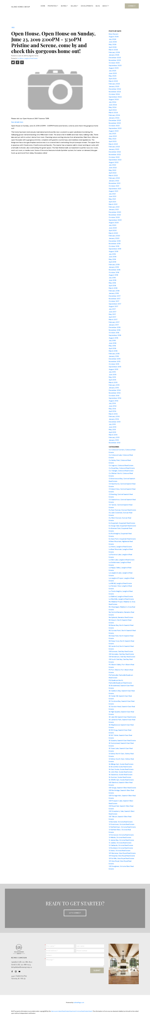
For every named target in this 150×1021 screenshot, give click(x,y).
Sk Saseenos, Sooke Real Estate (120, 775)
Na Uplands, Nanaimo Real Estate (121, 617)
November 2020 (115, 215)
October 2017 (114, 301)
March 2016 (113, 351)
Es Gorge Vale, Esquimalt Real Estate (122, 526)
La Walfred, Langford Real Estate (121, 596)
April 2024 (113, 110)
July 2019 (112, 254)
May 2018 (112, 283)
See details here (17, 122)
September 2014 (115, 398)
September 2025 (115, 65)
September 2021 (115, 189)
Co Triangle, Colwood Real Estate (121, 471)
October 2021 (114, 186)
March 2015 (113, 382)
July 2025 (112, 71)
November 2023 (115, 123)
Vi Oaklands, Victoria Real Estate (121, 845)
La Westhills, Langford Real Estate (121, 599)
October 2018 (114, 272)
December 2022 (115, 152)
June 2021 (112, 196)
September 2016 (115, 335)
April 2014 (112, 411)
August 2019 (113, 251)
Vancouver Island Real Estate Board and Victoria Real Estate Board (71, 1011)
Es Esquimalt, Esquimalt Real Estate (122, 523)
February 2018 (114, 291)
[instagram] (16, 971)
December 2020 (115, 212)
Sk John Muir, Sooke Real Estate (120, 772)
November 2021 (114, 183)
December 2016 (115, 327)
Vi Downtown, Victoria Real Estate (121, 824)
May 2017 (112, 314)
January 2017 (114, 325)
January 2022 (114, 181)
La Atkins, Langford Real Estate (28, 58)
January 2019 (114, 267)
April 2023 (112, 141)
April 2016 (112, 348)
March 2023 (113, 144)
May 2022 (112, 170)
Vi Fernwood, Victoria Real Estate (121, 835)
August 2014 (113, 401)
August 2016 (113, 338)
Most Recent (113, 34)
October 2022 (114, 157)
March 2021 (113, 204)
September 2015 (115, 367)
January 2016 (114, 356)
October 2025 (114, 63)
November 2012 (114, 443)
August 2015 (113, 369)
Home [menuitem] (43, 6)
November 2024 (115, 92)
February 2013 (114, 437)
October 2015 (114, 364)
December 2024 (115, 89)
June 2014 (112, 406)
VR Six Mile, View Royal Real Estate (121, 858)
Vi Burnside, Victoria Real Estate (121, 822)
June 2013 (112, 427)
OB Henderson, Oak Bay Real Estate (122, 657)
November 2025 (115, 60)
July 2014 (112, 403)
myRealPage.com (79, 1002)
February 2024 (114, 115)
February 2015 (114, 385)
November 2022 (115, 154)
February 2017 (114, 322)
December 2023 (115, 120)
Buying (63, 6)
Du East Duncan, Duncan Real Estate (122, 510)
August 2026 (114, 37)
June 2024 (113, 105)
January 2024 (114, 118)
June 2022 (113, 168)
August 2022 (113, 162)
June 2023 (113, 136)
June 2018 (112, 280)
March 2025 (113, 81)
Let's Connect (75, 913)
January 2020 (114, 238)
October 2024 (114, 94)
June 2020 (113, 228)
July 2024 (112, 102)
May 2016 (112, 346)
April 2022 (112, 173)
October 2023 (114, 126)
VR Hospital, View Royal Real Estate (122, 856)
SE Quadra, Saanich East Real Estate (122, 740)
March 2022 (113, 175)
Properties (52, 6)
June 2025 (113, 73)
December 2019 (115, 241)
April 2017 (112, 317)
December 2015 (115, 359)
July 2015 (112, 372)
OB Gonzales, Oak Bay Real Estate (121, 654)
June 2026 (113, 42)
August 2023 (113, 131)
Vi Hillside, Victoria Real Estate (120, 837)
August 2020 (114, 222)
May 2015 (112, 377)
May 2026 (112, 44)
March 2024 (113, 112)
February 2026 (114, 52)
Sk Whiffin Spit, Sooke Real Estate (121, 780)
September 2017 (115, 304)
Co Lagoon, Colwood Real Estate (121, 465)
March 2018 (113, 288)
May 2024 (112, 107)
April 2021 (112, 202)
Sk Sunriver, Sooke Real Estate (120, 777)
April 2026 (113, 47)
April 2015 (112, 380)
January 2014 (114, 419)
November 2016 (114, 330)
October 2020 (114, 217)
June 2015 (112, 374)
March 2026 (113, 50)
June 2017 (112, 312)
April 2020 (113, 230)
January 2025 (114, 86)
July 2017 (112, 309)
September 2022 (115, 160)
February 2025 (114, 84)
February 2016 (114, 354)
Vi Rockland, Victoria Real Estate (121, 848)
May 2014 (112, 409)
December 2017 (115, 296)
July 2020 (112, 225)
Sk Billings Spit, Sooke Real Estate (121, 764)
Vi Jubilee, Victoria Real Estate (120, 843)
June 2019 (112, 257)
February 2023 (114, 147)
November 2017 (114, 299)
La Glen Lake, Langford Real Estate (121, 560)
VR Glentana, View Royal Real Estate (122, 853)
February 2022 (114, 178)
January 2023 (114, 149)
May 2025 (112, 76)
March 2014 (113, 414)
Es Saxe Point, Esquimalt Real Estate (122, 539)
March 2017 (113, 319)
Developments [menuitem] (87, 6)
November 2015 (114, 361)
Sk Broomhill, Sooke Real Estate (120, 767)
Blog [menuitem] (98, 6)
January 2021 (114, 209)
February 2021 (114, 207)
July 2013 (112, 424)
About (105, 6)
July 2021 (112, 194)
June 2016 (112, 343)
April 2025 (113, 78)
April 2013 (112, 432)
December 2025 (115, 58)
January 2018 (114, 293)
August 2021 (113, 191)
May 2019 (112, 259)
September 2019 (115, 249)
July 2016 (112, 340)
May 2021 (112, 199)
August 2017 (113, 306)
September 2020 (115, 220)
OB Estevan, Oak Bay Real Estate (121, 651)
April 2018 (112, 285)
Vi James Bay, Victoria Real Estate (121, 840)
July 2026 (112, 39)
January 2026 (114, 55)
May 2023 (112, 139)
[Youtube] (20, 971)
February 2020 (114, 236)
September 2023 (115, 128)
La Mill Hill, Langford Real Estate (120, 583)
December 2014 (115, 390)
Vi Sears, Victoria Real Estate (119, 850)
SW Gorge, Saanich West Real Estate (122, 788)
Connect (132, 6)
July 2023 (112, 133)
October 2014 (114, 395)
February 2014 (114, 416)
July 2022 (112, 165)
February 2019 (114, 264)
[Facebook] (12, 971)
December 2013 (114, 422)
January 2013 (114, 440)
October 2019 (114, 246)
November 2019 (114, 243)
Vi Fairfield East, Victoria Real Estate (122, 827)
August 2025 (114, 68)
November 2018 (114, 270)
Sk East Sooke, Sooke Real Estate (121, 769)
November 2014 (115, 393)
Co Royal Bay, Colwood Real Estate (122, 468)
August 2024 (114, 99)
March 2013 (113, 435)
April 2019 (112, 262)
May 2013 (112, 429)
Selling (74, 6)
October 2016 (114, 333)
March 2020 (113, 233)
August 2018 (113, 275)
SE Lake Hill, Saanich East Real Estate (122, 717)
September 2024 (115, 97)
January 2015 (114, 388)
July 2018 (112, 278)
